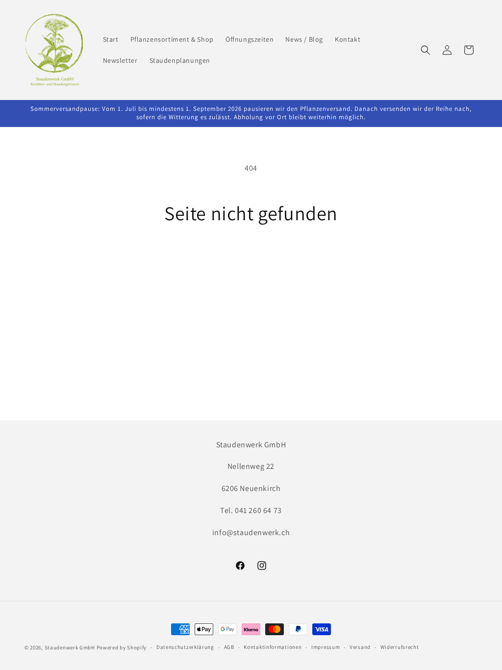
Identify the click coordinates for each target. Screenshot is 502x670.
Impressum (325, 647)
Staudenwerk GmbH (70, 647)
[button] (425, 50)
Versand (360, 647)
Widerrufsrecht (399, 647)
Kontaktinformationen (272, 647)
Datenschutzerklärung (185, 647)
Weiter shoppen (251, 261)
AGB (229, 647)
